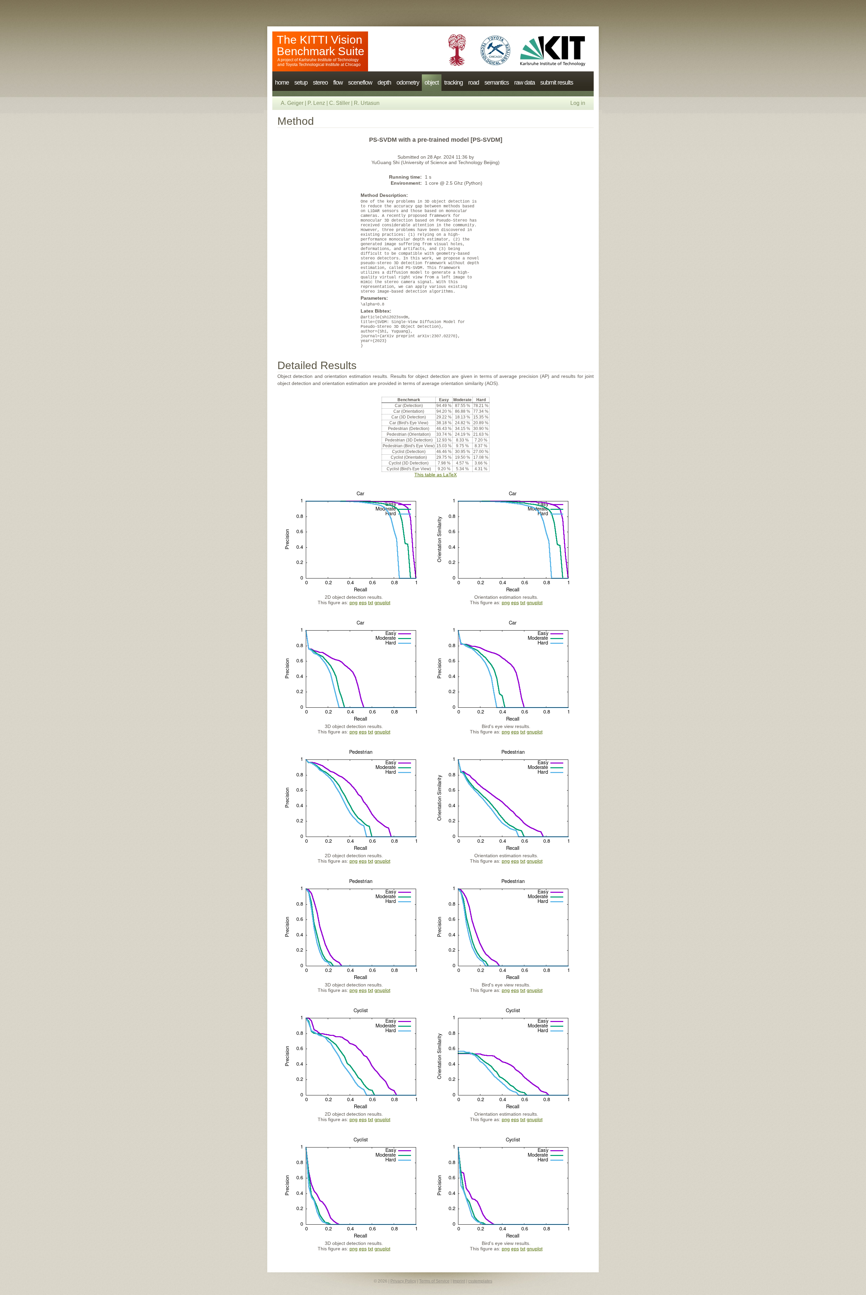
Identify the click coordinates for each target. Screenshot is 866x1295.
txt (370, 602)
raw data (524, 82)
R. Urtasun (367, 103)
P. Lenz (316, 103)
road (473, 82)
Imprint (459, 1281)
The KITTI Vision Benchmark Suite (320, 45)
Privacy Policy (403, 1281)
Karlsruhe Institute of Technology (329, 60)
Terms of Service (434, 1281)
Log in (577, 103)
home (282, 82)
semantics (496, 82)
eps (363, 602)
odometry (407, 82)
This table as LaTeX (435, 474)
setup (300, 82)
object (432, 82)
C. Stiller (339, 103)
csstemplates (480, 1281)
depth (384, 82)
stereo (320, 82)
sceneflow (360, 82)
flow (338, 82)
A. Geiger (292, 103)
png (353, 602)
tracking (453, 82)
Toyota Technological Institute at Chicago (323, 64)
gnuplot (382, 602)
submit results (556, 82)
